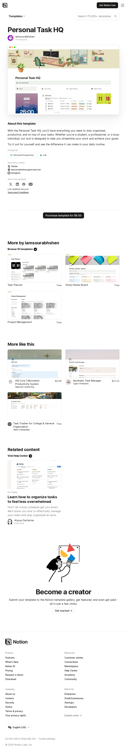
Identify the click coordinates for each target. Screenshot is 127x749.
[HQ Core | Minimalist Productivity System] (35, 363)
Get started (63, 610)
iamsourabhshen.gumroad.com (26, 169)
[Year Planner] (35, 268)
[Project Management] (35, 305)
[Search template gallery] (115, 16)
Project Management (20, 322)
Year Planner (15, 284)
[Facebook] (23, 184)
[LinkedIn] (17, 184)
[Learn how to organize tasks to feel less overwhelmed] (35, 474)
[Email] (30, 184)
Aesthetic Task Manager (87, 380)
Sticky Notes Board (76, 284)
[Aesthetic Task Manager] (92, 363)
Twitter (14, 166)
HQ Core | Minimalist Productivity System (27, 382)
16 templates (21, 39)
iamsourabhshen (25, 36)
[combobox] (97, 16)
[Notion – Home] (5, 5)
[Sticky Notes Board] (92, 268)
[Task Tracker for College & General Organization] (35, 406)
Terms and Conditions (18, 192)
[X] (11, 184)
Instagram (16, 173)
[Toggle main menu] (122, 5)
